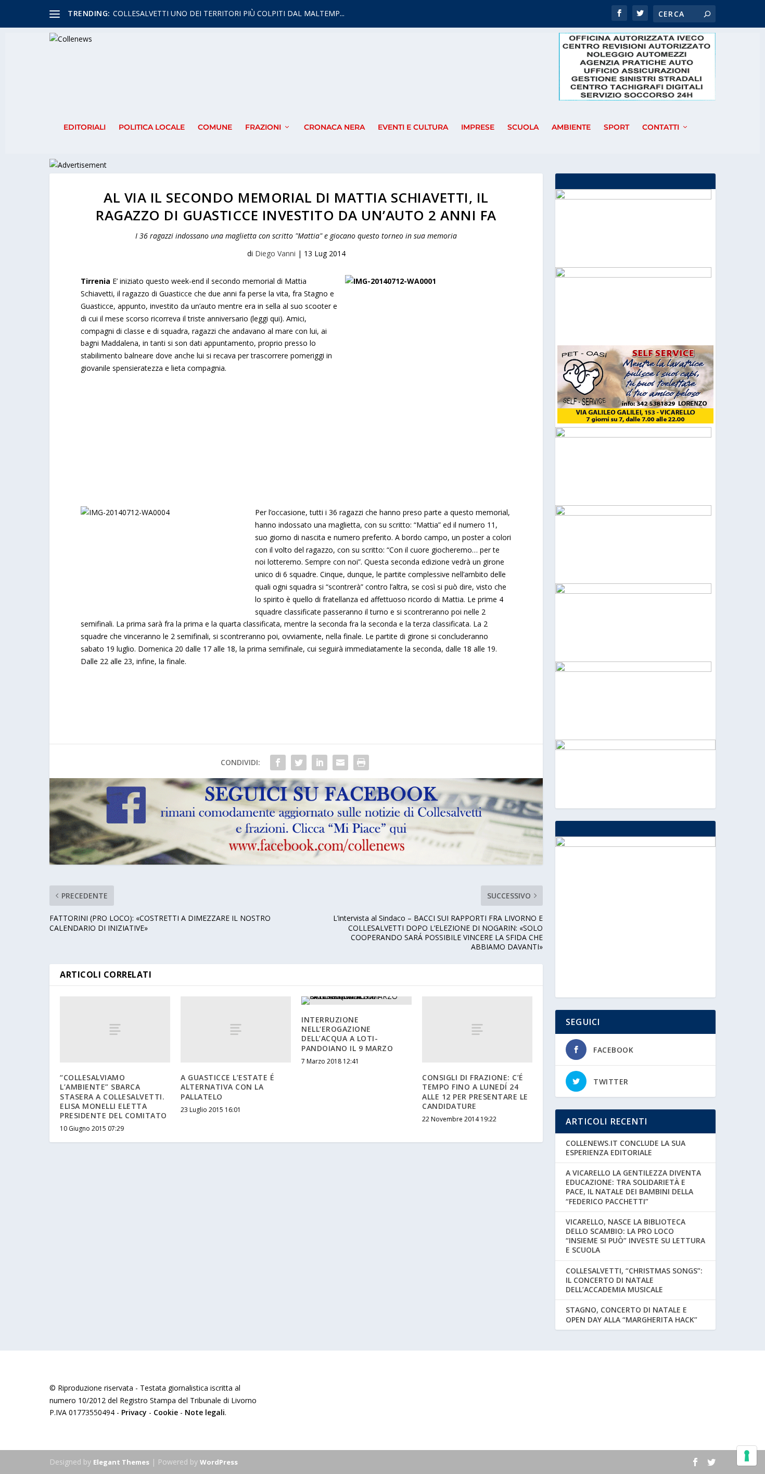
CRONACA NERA (334, 127)
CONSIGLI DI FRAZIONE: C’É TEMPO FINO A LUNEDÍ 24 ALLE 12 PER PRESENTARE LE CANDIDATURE (475, 1091)
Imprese (477, 127)
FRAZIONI (263, 127)
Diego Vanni (275, 253)
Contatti (660, 127)
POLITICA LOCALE (152, 127)
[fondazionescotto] (633, 435)
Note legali (205, 1412)
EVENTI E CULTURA (413, 127)
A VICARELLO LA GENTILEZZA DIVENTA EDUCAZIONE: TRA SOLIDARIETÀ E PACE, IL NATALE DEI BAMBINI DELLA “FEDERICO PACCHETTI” (633, 1187)
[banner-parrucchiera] (633, 275)
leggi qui (266, 318)
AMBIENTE (571, 127)
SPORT (616, 127)
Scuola (523, 127)
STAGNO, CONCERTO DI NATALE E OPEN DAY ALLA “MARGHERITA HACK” (631, 1314)
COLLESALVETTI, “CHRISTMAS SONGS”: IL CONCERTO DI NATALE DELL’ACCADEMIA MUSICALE (634, 1280)
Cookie (166, 1412)
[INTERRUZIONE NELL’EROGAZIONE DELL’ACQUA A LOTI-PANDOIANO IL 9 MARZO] (356, 1000)
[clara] (633, 513)
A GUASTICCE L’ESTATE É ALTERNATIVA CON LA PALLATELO (227, 1086)
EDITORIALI (84, 127)
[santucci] (633, 591)
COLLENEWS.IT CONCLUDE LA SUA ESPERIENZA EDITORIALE (625, 1147)
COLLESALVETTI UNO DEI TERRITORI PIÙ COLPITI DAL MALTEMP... (229, 13)
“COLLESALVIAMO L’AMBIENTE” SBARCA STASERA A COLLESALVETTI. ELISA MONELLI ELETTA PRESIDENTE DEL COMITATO (113, 1096)
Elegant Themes (121, 1462)
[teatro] (633, 197)
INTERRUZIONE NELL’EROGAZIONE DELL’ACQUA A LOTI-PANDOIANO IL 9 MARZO (347, 1034)
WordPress (219, 1462)
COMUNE (215, 127)
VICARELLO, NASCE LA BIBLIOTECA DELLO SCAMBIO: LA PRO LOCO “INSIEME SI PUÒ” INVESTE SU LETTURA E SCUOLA (635, 1236)
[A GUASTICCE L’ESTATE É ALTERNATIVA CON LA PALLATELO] (236, 1029)
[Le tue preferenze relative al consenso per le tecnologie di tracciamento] (747, 1456)
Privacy (134, 1412)
